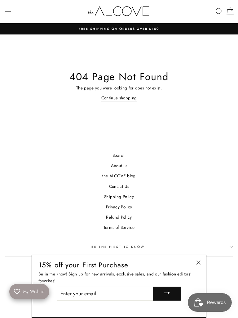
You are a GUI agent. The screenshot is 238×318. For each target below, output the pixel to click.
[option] (119, 28)
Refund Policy (119, 217)
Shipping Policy (119, 196)
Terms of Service (119, 227)
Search (119, 155)
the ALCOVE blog (118, 176)
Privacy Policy (119, 207)
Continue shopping (119, 98)
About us (119, 165)
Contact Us (119, 186)
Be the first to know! (119, 246)
